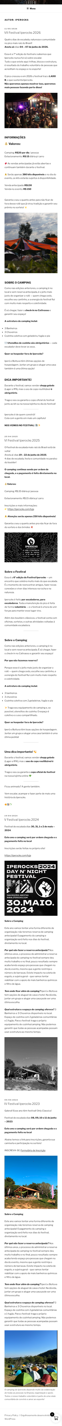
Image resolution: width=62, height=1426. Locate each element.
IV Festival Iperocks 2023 (22, 1104)
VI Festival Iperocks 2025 (22, 440)
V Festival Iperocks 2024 (21, 819)
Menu (33, 8)
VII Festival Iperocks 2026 (22, 32)
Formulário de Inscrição (33, 1150)
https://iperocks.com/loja (21, 509)
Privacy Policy (11, 1415)
